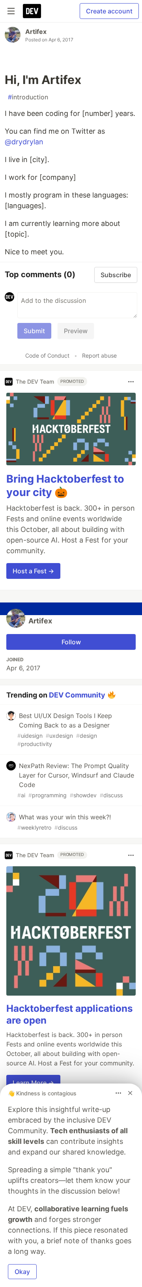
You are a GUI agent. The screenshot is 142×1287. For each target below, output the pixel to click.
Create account (109, 11)
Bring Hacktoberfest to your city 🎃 (65, 485)
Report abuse (99, 355)
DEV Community (77, 694)
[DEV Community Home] (32, 11)
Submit (34, 331)
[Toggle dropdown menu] (131, 381)
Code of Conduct (47, 355)
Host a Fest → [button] (33, 571)
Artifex (36, 31)
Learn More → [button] (33, 1083)
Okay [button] (22, 1272)
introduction (28, 97)
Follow (71, 642)
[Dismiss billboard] (130, 1093)
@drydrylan (24, 142)
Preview (76, 331)
